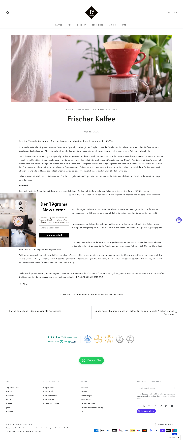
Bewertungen (86, 395)
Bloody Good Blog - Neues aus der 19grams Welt (96, 109)
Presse (9, 403)
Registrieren (48, 387)
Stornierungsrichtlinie (16, 431)
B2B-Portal (48, 391)
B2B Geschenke (50, 395)
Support (84, 387)
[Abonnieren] (175, 388)
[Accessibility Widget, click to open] (179, 220)
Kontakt (9, 411)
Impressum (71, 428)
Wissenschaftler (76, 255)
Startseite (70, 109)
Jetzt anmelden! (54, 235)
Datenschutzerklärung (43, 428)
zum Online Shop (66, 262)
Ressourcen (86, 399)
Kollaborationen (88, 403)
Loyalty (84, 391)
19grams (16, 424)
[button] (7, 12)
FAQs (8, 399)
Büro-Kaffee (48, 399)
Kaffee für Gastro (51, 403)
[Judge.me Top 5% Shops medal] (120, 339)
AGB (55, 428)
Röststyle (10, 395)
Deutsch (172, 437)
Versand (62, 428)
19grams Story (12, 387)
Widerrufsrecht (28, 428)
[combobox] (174, 437)
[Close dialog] (70, 195)
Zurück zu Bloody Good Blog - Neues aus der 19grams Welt (93, 294)
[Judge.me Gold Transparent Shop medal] (98, 339)
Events (9, 391)
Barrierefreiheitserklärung (92, 407)
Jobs (8, 407)
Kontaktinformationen (33, 431)
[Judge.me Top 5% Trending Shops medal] (130, 339)
